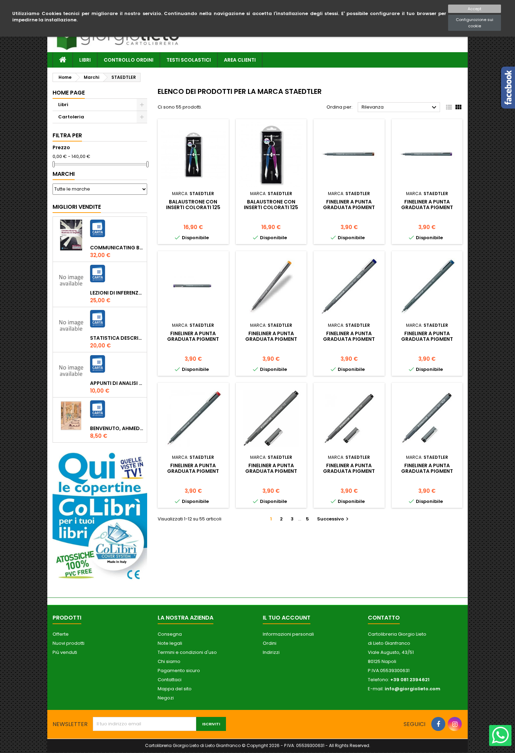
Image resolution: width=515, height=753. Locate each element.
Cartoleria (71, 116)
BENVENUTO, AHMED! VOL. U (117, 428)
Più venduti (65, 652)
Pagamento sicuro (179, 670)
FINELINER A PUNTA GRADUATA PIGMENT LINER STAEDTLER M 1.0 (349, 471)
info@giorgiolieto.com (412, 688)
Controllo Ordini (128, 59)
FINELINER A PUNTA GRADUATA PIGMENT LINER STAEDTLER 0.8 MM (427, 471)
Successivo (333, 519)
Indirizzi (271, 652)
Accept (474, 9)
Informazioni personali (288, 634)
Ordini (269, 643)
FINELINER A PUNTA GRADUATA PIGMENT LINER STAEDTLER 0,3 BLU (427, 339)
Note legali (170, 643)
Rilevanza (400, 107)
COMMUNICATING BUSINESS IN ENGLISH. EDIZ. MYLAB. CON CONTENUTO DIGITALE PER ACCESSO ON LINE (117, 247)
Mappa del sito (175, 688)
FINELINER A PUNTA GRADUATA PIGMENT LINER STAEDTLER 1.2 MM (271, 471)
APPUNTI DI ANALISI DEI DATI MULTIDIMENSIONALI (117, 383)
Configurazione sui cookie (474, 23)
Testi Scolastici (188, 59)
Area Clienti (240, 59)
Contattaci (169, 679)
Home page (69, 93)
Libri (85, 59)
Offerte (61, 634)
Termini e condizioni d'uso (187, 652)
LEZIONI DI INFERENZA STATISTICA (117, 293)
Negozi (166, 698)
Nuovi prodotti (68, 643)
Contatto (384, 618)
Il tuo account (286, 618)
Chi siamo (169, 661)
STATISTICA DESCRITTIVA (117, 338)
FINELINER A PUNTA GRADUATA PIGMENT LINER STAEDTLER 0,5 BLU (349, 339)
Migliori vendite (77, 207)
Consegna (170, 634)
